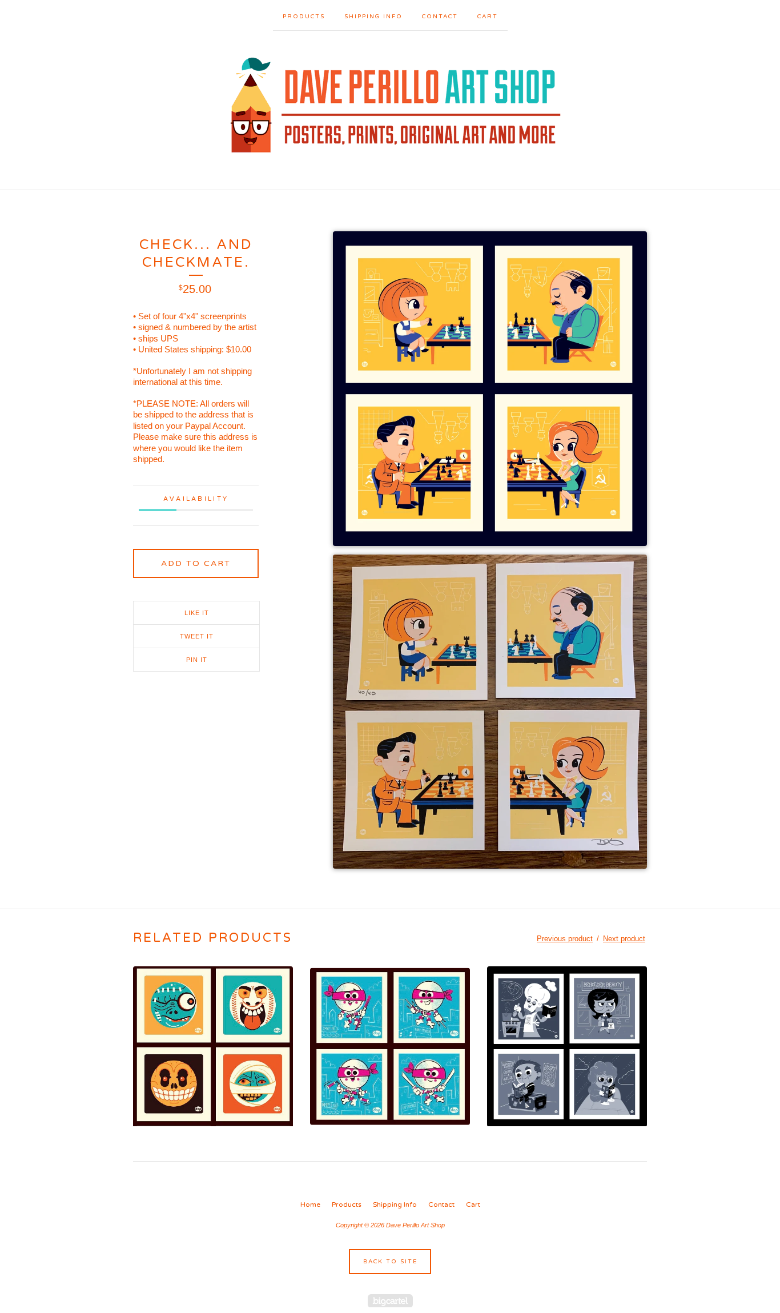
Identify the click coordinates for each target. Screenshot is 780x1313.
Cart (487, 16)
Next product (624, 938)
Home (310, 1204)
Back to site (390, 1261)
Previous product (565, 938)
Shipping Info (373, 16)
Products (304, 16)
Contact (440, 16)
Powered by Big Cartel (390, 1300)
